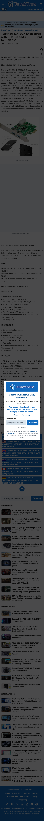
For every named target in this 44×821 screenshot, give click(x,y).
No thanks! (22, 427)
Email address (11, 418)
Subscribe (33, 422)
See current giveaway (22, 415)
